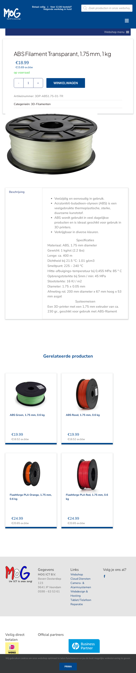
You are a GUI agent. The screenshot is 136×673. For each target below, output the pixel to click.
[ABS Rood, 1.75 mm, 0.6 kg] (87, 391)
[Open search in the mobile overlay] (106, 8)
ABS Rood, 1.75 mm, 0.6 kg (83, 415)
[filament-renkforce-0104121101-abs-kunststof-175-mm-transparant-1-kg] (68, 144)
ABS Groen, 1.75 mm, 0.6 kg (27, 415)
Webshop (76, 574)
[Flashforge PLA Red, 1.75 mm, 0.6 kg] (87, 471)
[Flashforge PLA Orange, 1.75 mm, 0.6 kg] (31, 471)
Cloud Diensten (80, 579)
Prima (68, 666)
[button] (114, 32)
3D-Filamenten (41, 104)
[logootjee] (19, 567)
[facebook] (104, 576)
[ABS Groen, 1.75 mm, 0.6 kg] (31, 391)
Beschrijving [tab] (16, 192)
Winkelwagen (65, 83)
